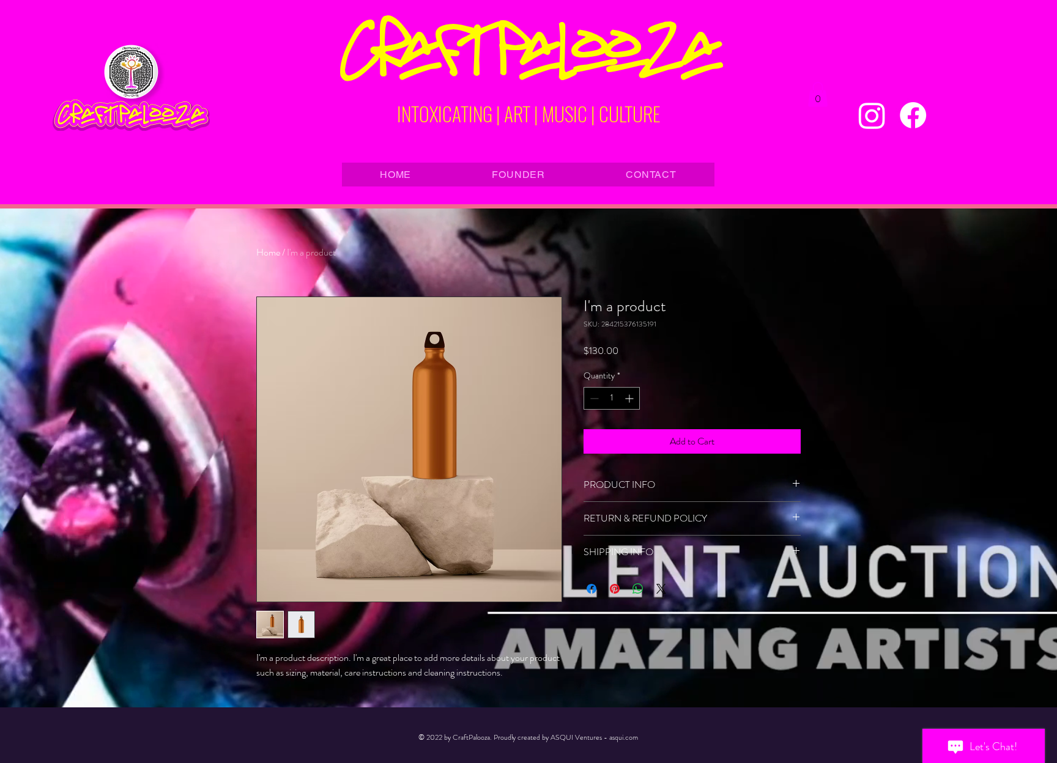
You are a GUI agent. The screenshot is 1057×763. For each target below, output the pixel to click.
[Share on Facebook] (591, 588)
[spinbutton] (612, 398)
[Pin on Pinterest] (614, 588)
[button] (817, 94)
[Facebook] (913, 115)
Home (268, 252)
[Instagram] (872, 115)
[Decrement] (593, 398)
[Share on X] (661, 588)
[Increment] (630, 398)
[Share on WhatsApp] (638, 588)
